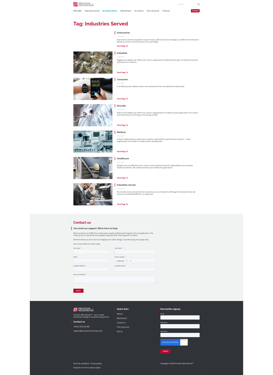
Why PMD (77, 11)
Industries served (92, 11)
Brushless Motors (109, 11)
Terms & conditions (81, 363)
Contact (195, 11)
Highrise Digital (95, 368)
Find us (120, 331)
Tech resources (153, 11)
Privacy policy (96, 363)
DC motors (138, 11)
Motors (120, 314)
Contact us (121, 322)
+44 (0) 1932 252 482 (81, 326)
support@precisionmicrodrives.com (87, 331)
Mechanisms (126, 11)
